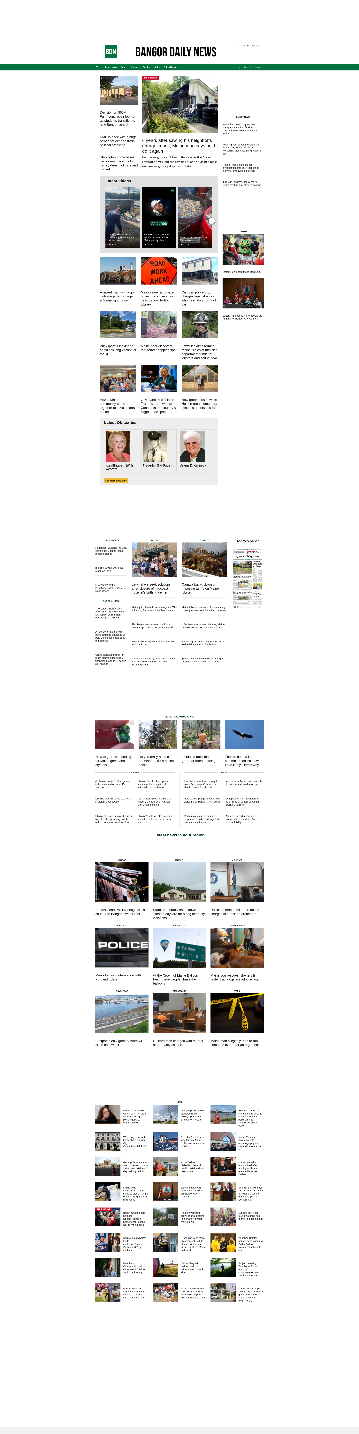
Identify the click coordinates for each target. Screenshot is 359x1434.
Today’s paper (247, 541)
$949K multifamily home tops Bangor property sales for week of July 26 (202, 660)
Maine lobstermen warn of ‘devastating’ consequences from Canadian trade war (204, 609)
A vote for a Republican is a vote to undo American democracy (244, 783)
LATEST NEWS (243, 117)
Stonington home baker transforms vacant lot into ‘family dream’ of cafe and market (119, 163)
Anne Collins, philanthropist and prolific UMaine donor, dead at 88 (193, 1167)
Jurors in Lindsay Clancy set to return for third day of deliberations (242, 183)
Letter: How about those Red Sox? (242, 272)
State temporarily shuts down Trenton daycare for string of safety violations (179, 914)
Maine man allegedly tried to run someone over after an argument (234, 1043)
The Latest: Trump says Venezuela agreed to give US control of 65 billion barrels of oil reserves (109, 613)
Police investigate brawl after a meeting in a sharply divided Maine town (192, 1217)
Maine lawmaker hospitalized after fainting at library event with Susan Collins (248, 1168)
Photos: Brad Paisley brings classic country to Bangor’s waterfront (121, 912)
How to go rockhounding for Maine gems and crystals (113, 761)
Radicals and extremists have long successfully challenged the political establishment (202, 819)
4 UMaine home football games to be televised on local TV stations (112, 784)
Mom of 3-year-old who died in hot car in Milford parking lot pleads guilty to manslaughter (135, 1116)
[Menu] (96, 67)
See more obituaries (116, 481)
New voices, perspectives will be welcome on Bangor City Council (202, 800)
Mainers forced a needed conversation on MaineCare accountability (241, 819)
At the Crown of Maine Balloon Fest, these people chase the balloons (175, 979)
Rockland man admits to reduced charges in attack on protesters (234, 912)
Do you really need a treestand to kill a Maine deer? (156, 761)
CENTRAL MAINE (237, 926)
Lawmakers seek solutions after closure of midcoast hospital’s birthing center (151, 588)
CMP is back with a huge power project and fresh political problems (118, 141)
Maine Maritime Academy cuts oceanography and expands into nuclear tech (250, 1143)
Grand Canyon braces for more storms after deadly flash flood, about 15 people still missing (110, 659)
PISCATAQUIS (179, 991)
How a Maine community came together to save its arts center (117, 406)
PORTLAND (121, 926)
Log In (238, 67)
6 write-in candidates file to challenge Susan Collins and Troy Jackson (134, 1244)
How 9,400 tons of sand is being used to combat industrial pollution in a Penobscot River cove (250, 1118)
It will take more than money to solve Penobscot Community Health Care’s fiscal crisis (201, 784)
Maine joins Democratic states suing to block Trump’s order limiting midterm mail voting (135, 1193)
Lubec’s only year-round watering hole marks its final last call (250, 1215)
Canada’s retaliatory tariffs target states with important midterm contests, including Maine (154, 661)
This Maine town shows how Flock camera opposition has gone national (152, 626)
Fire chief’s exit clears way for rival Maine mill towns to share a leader (193, 1142)
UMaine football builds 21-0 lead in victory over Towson (113, 800)
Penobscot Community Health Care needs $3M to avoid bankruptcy (134, 1268)
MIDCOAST (237, 860)
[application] (122, 217)
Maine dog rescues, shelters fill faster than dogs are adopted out (234, 977)
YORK (237, 991)
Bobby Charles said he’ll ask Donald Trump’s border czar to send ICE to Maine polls (134, 1218)
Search (258, 67)
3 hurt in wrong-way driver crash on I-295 (109, 569)
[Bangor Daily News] (108, 57)
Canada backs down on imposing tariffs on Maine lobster (200, 588)
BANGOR (122, 860)
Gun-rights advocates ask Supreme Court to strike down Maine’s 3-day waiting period (135, 1167)
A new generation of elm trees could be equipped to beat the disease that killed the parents (110, 636)
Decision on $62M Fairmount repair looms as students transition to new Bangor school (117, 118)
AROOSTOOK (179, 926)
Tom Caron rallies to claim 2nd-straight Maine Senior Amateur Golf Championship (154, 801)
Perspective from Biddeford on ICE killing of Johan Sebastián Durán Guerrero (243, 801)
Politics (135, 67)
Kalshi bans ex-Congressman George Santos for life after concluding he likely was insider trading (240, 129)
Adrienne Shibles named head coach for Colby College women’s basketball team (251, 1244)
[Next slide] (212, 221)
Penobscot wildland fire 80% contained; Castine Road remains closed (111, 550)
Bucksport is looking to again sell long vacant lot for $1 (118, 350)
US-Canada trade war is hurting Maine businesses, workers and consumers (203, 626)
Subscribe (247, 67)
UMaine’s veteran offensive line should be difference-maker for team (154, 819)
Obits (157, 67)
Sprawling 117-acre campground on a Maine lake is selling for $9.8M (203, 643)
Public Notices (171, 67)
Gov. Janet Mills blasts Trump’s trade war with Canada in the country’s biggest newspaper (158, 406)
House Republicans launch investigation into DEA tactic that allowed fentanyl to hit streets (241, 167)
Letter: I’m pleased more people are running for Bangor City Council (242, 317)
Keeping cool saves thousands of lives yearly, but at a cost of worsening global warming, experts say (242, 149)
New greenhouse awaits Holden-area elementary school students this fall (199, 404)
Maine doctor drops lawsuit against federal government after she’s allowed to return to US (250, 1294)
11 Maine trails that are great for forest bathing (198, 759)
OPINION (243, 232)
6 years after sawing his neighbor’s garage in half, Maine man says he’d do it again (178, 146)
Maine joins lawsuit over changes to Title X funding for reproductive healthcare (154, 609)
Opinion (146, 67)
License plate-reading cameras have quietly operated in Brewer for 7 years (193, 1115)
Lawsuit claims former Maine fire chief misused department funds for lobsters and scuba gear (200, 352)
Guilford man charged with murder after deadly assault (178, 1043)
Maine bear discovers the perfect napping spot (159, 348)
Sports (124, 67)
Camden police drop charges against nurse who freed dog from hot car (199, 298)
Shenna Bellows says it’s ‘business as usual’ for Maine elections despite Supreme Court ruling (250, 1193)
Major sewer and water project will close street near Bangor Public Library (157, 298)
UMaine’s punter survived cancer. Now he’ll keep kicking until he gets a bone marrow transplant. (114, 819)
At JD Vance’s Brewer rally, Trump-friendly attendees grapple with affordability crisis (193, 1293)
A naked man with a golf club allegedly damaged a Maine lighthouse (117, 296)
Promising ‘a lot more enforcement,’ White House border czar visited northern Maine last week (193, 1244)
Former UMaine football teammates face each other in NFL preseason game (135, 1293)
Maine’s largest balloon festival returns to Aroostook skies (192, 1268)
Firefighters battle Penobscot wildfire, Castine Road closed (110, 588)
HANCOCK (179, 860)
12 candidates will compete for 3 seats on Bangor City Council (192, 1192)
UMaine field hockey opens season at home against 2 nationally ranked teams (152, 784)
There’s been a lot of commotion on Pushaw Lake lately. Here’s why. (242, 761)
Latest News (111, 67)
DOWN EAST (122, 991)
